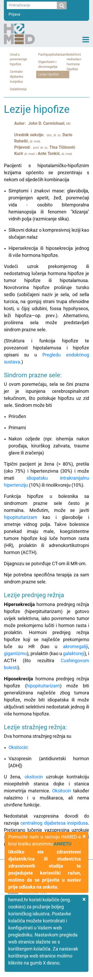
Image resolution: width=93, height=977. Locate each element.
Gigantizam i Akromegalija (47, 64)
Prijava (14, 14)
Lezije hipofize (48, 74)
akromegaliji (75, 646)
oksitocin (34, 776)
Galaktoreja (18, 89)
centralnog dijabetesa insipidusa (54, 823)
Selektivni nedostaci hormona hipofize (74, 62)
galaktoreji (73, 653)
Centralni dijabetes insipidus (16, 76)
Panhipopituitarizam (52, 54)
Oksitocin (18, 747)
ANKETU (63, 843)
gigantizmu (15, 653)
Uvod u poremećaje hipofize (18, 59)
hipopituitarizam (20, 517)
